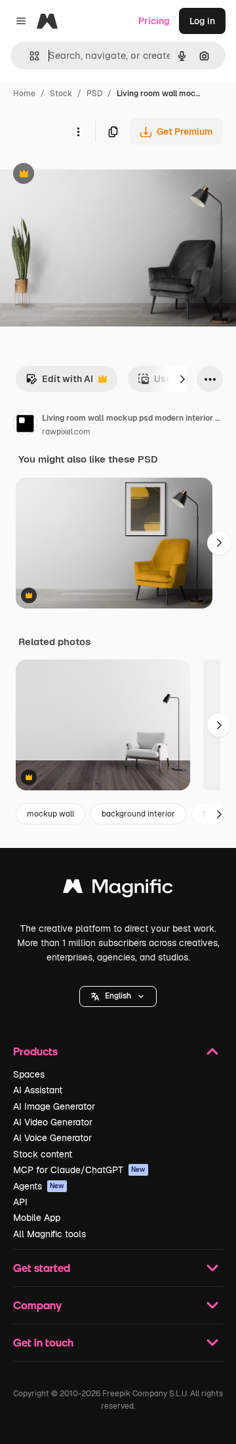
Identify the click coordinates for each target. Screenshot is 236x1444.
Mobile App (36, 1218)
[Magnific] (118, 889)
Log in (202, 21)
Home (24, 93)
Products (35, 1051)
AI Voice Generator (52, 1138)
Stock (61, 93)
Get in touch (43, 1342)
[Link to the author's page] (25, 425)
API (20, 1202)
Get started (41, 1268)
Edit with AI (59, 382)
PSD (94, 93)
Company (37, 1305)
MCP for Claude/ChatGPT (79, 1170)
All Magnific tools (49, 1234)
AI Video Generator (52, 1122)
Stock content (42, 1154)
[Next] (182, 379)
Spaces (29, 1074)
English (118, 996)
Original (84, 175)
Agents (38, 1186)
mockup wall (50, 814)
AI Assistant (37, 1090)
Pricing (154, 21)
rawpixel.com (66, 432)
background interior (138, 814)
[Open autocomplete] (29, 56)
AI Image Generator (54, 1106)
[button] (118, 996)
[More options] (78, 131)
